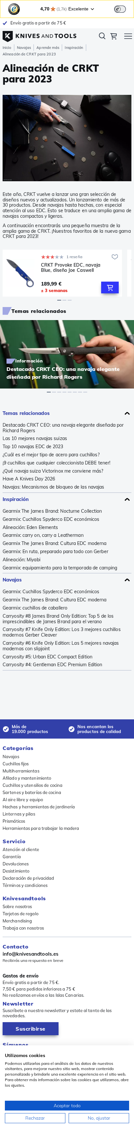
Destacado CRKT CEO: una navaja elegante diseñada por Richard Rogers (63, 428)
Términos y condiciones (25, 885)
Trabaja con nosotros (23, 928)
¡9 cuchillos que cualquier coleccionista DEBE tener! (56, 463)
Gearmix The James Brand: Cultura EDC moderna (54, 543)
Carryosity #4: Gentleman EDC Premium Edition (52, 665)
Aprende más (47, 47)
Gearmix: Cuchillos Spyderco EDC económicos (51, 519)
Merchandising (17, 920)
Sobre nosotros (17, 906)
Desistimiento (16, 871)
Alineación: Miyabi (21, 560)
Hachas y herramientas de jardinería (39, 806)
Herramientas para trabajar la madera (41, 828)
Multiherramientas (21, 770)
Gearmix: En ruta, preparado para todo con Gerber (55, 551)
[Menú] (128, 37)
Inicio (7, 47)
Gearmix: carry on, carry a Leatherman (43, 535)
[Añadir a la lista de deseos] (115, 257)
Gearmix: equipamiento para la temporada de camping (60, 568)
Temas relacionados (26, 413)
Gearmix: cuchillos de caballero (35, 608)
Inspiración (74, 47)
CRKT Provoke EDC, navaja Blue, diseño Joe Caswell (70, 267)
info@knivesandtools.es (31, 954)
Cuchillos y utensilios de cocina (32, 785)
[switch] (120, 9)
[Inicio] (39, 34)
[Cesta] (113, 37)
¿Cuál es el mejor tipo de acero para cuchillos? (51, 455)
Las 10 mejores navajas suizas (35, 438)
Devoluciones (16, 863)
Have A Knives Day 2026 (29, 479)
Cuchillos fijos (16, 763)
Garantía (12, 856)
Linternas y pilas (19, 813)
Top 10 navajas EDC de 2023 (33, 446)
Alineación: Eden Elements (30, 527)
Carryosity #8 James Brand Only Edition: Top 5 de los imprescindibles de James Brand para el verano (58, 619)
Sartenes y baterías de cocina (32, 792)
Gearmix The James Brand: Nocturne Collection (52, 511)
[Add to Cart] (110, 287)
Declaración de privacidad (28, 878)
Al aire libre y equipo (23, 799)
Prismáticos (14, 821)
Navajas (24, 47)
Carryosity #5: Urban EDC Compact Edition (47, 657)
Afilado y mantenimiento (27, 778)
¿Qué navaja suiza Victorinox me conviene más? (53, 471)
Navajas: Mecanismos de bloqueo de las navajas (53, 487)
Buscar (102, 37)
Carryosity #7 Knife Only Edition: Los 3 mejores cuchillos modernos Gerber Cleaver (62, 632)
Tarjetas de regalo (20, 913)
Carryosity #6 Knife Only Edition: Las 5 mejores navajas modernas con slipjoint (61, 646)
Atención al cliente (21, 849)
